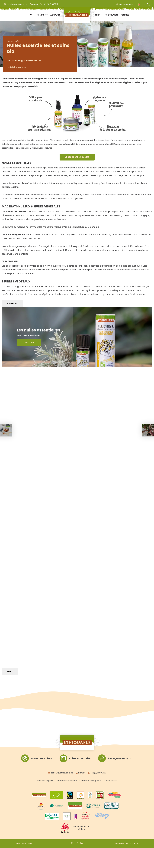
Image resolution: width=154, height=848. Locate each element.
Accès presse (110, 780)
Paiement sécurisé (79, 758)
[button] (141, 4)
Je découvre (29, 342)
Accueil (28, 14)
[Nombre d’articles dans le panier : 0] (148, 4)
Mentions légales (45, 780)
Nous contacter (126, 4)
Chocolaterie (111, 15)
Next (10, 671)
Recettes (125, 15)
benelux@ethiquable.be (16, 4)
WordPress (119, 843)
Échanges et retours (119, 758)
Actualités (55, 15)
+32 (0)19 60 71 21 (50, 4)
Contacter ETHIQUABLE (90, 780)
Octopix (129, 843)
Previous (12, 303)
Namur (35, 4)
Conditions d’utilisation (66, 780)
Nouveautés (13, 41)
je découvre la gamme (77, 157)
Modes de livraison (41, 758)
